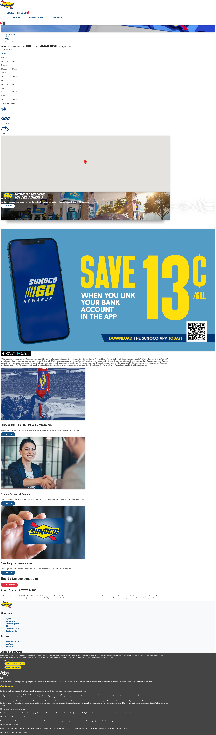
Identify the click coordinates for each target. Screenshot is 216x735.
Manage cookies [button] (9, 661)
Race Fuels (9, 644)
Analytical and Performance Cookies (14, 717)
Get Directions (9, 103)
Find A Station (10, 34)
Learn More (8, 206)
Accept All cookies (13, 667)
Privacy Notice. (149, 682)
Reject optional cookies (15, 664)
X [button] (1, 678)
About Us (10, 13)
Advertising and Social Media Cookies (15, 732)
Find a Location (9, 585)
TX (6, 38)
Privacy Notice (87, 657)
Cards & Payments (58, 17)
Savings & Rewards (36, 17)
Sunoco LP (9, 647)
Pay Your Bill (9, 619)
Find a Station (22, 13)
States (7, 36)
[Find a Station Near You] (1, 24)
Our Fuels (16, 17)
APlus (7, 626)
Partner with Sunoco (12, 642)
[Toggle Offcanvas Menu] (4, 23)
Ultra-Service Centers (12, 629)
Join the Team (10, 621)
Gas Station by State (12, 624)
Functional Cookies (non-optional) (14, 709)
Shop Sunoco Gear (11, 631)
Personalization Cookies (10, 725)
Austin (7, 39)
